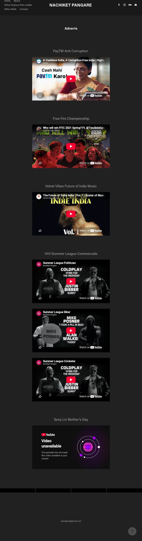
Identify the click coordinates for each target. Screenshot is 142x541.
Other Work (10, 9)
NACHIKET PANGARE (71, 5)
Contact (24, 9)
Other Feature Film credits (18, 4)
